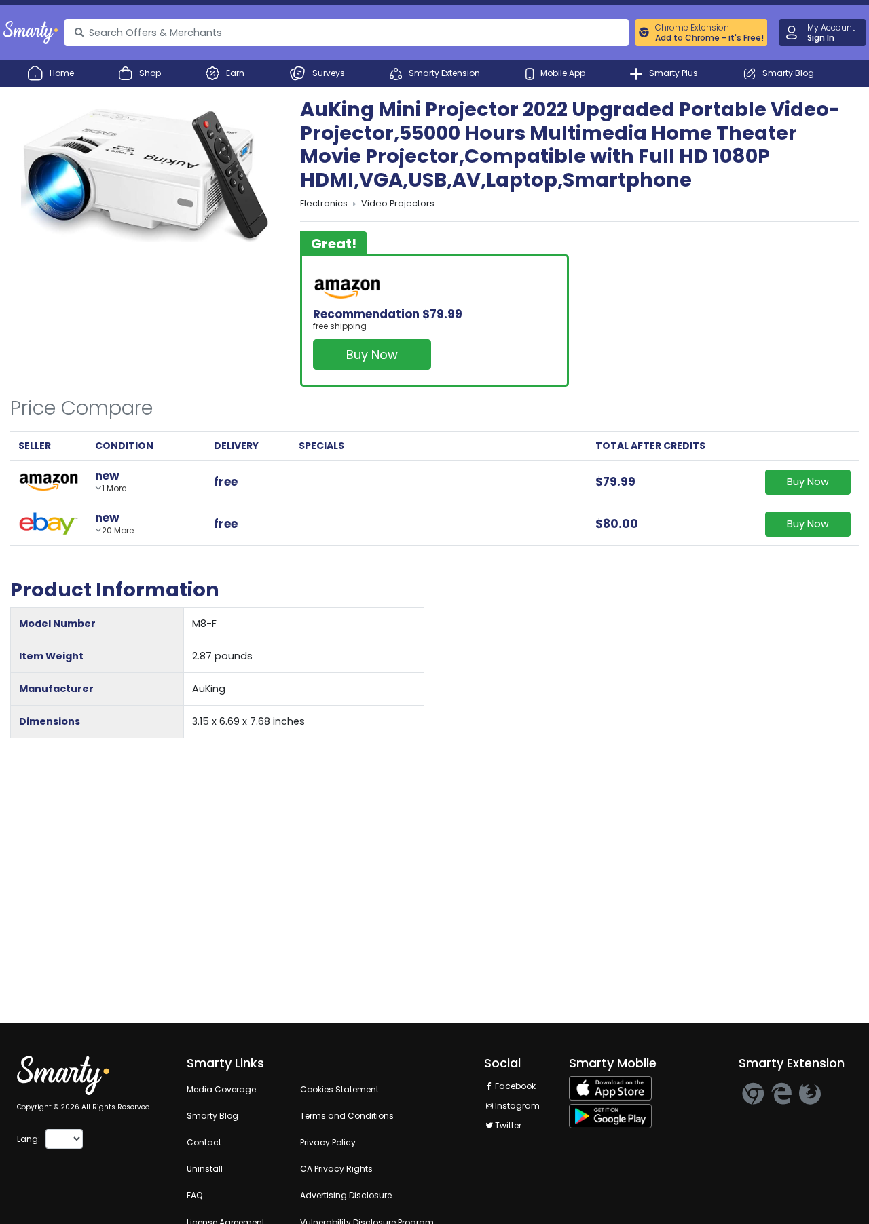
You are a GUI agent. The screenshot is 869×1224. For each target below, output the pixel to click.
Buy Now (372, 354)
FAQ (194, 1195)
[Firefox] (810, 1093)
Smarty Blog (212, 1116)
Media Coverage (221, 1089)
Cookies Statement (339, 1089)
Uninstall (205, 1168)
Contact (204, 1142)
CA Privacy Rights (336, 1168)
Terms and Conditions (347, 1116)
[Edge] (781, 1093)
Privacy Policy (328, 1142)
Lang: (28, 1139)
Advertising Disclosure (346, 1195)
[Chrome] (753, 1093)
